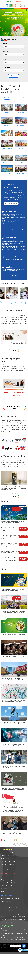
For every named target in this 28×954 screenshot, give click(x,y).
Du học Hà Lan (21, 138)
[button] (24, 946)
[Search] (25, 6)
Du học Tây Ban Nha (7, 149)
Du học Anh (21, 112)
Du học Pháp (7, 162)
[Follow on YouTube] (25, 844)
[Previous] (1, 297)
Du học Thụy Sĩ (7, 173)
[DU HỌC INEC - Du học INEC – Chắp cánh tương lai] (14, 5)
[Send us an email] (23, 844)
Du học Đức (7, 138)
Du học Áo (7, 112)
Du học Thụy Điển (21, 148)
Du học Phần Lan (21, 162)
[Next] (27, 297)
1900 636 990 (10, 1)
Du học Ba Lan (21, 125)
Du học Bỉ (7, 125)
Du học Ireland (21, 173)
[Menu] (2, 5)
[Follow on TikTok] (20, 844)
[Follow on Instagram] (17, 844)
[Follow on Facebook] (14, 844)
